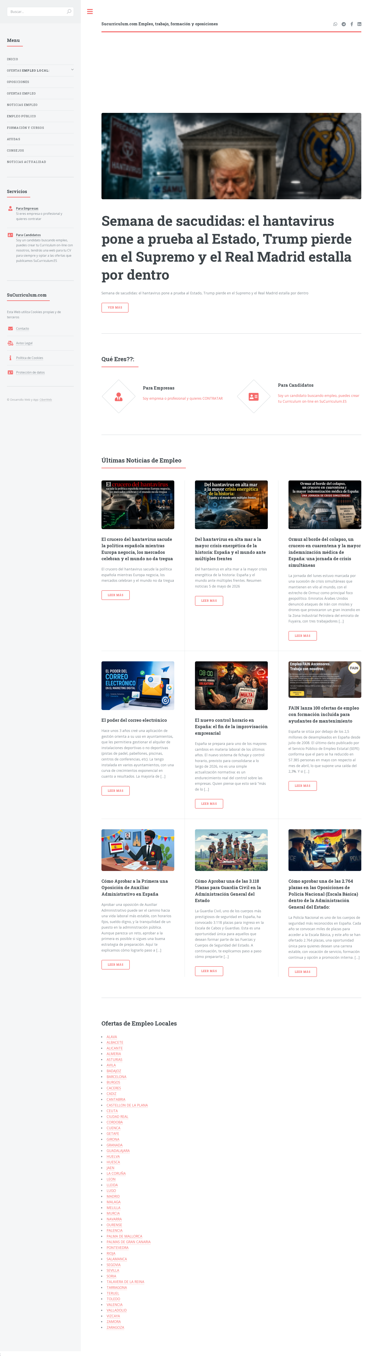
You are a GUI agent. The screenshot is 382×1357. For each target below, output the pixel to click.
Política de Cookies (29, 358)
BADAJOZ (114, 1070)
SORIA (111, 1276)
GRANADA (115, 1145)
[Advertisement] (231, 62)
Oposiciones (18, 82)
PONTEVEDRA (118, 1247)
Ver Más (115, 307)
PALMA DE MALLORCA (124, 1236)
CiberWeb (46, 399)
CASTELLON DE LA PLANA (127, 1105)
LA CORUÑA (116, 1173)
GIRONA (113, 1139)
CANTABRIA (116, 1099)
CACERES (114, 1088)
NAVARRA (114, 1219)
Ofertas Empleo (21, 93)
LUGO (111, 1190)
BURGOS (113, 1082)
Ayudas (13, 139)
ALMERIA (114, 1053)
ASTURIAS (114, 1059)
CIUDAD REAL (117, 1116)
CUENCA (113, 1127)
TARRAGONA (117, 1287)
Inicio (12, 59)
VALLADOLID (117, 1310)
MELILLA (113, 1207)
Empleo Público (21, 116)
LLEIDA (112, 1184)
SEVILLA (113, 1270)
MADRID (113, 1196)
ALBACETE (115, 1042)
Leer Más (116, 595)
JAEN (110, 1167)
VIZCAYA (113, 1316)
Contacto (22, 328)
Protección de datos (30, 372)
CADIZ (111, 1093)
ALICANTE (115, 1048)
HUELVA (113, 1156)
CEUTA (112, 1110)
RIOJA (111, 1253)
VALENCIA (115, 1304)
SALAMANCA (117, 1258)
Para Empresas (27, 208)
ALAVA (112, 1036)
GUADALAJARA (118, 1150)
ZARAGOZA (115, 1327)
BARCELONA (116, 1076)
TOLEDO (113, 1298)
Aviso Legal (24, 343)
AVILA (111, 1065)
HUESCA (113, 1162)
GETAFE (113, 1133)
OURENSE (114, 1224)
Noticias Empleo (22, 105)
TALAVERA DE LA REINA (125, 1281)
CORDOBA (115, 1122)
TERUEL (113, 1293)
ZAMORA (114, 1321)
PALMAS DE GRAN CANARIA (129, 1241)
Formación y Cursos (25, 128)
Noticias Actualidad (26, 162)
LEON (111, 1179)
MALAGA (114, 1201)
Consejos (15, 150)
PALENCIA (115, 1230)
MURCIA (113, 1213)
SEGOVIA (114, 1264)
